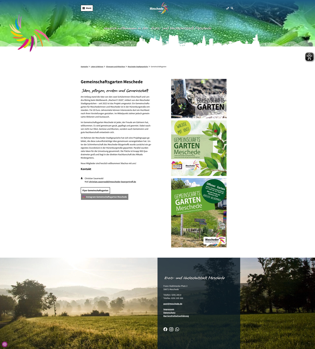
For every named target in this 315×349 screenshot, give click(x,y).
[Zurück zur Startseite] (159, 8)
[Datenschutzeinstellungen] (5, 344)
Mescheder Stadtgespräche (138, 66)
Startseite (84, 66)
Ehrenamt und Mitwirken (115, 66)
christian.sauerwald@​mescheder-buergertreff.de (112, 181)
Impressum (168, 309)
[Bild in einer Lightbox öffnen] (199, 98)
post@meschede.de (172, 303)
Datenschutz (169, 312)
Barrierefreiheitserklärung (176, 315)
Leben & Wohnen (97, 66)
